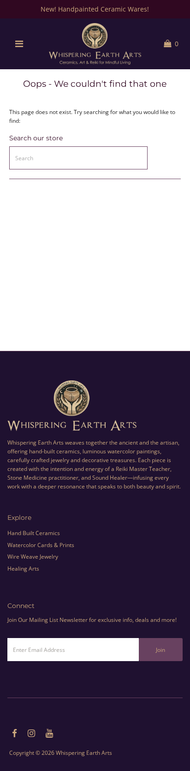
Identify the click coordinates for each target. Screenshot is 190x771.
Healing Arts (23, 568)
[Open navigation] (19, 43)
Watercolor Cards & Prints (40, 544)
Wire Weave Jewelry (32, 556)
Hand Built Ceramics (33, 532)
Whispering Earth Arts (84, 752)
